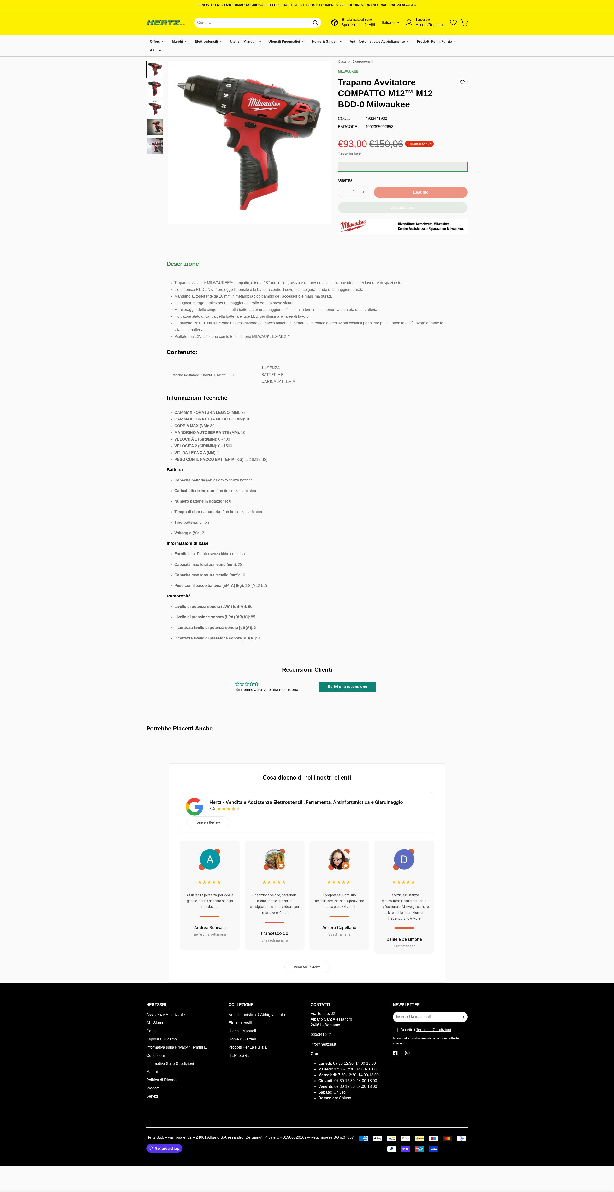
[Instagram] (407, 1053)
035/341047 (321, 1035)
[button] (465, 22)
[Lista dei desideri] (453, 22)
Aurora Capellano (339, 927)
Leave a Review (208, 822)
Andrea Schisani (210, 927)
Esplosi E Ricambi (162, 1039)
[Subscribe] (462, 1017)
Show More (412, 918)
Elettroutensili (362, 61)
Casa (342, 61)
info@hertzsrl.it (323, 1044)
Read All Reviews (307, 967)
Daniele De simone (404, 939)
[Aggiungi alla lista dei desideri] (462, 82)
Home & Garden (242, 1039)
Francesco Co (274, 933)
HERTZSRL (239, 1055)
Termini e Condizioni (433, 1030)
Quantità (345, 180)
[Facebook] (395, 1053)
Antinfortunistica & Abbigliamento (257, 1015)
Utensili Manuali (242, 1031)
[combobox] (257, 23)
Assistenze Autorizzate (165, 1015)
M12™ (284, 336)
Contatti (152, 1031)
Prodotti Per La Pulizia (248, 1047)
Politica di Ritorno (161, 1080)
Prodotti (152, 1088)
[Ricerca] (315, 23)
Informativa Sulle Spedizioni (170, 1064)
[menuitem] (157, 41)
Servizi (152, 1096)
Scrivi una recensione (347, 687)
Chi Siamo (155, 1023)
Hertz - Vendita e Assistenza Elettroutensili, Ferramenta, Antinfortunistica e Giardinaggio (306, 802)
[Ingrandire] (320, 71)
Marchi (152, 1072)
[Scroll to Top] (604, 1165)
